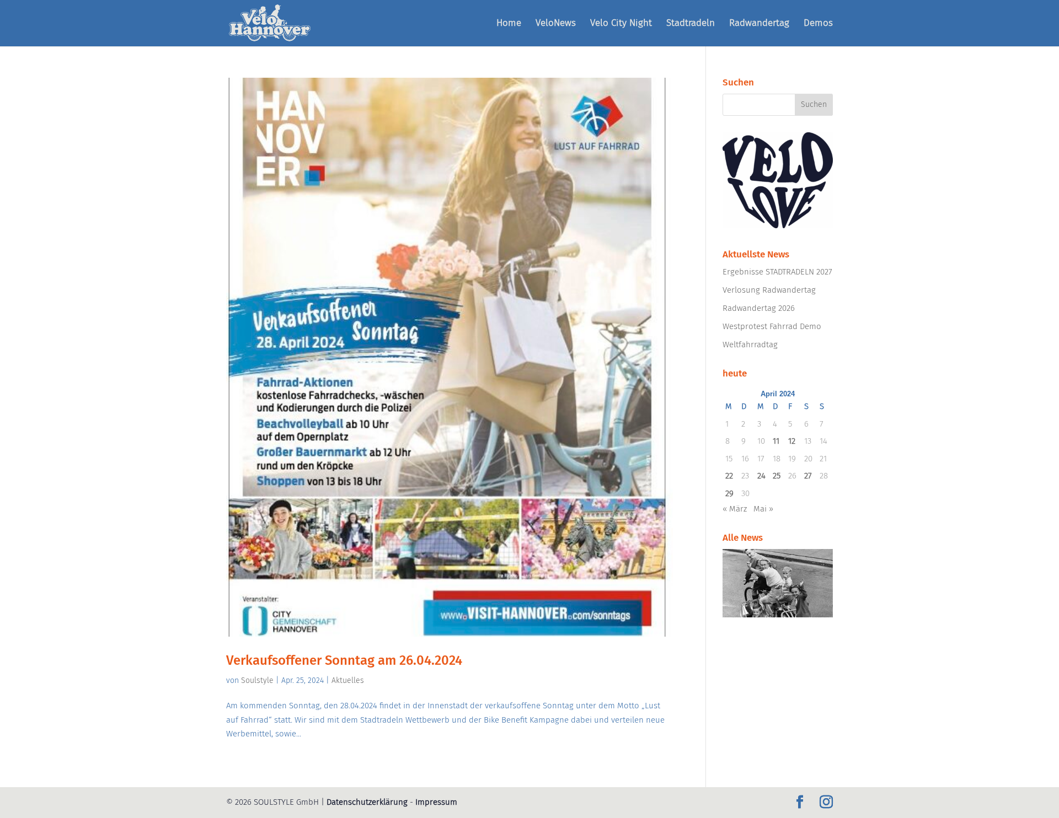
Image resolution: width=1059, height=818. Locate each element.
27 (808, 476)
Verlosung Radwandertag (769, 290)
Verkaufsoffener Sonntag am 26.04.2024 (344, 660)
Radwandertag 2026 (759, 308)
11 (776, 441)
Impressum (436, 802)
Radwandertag (759, 24)
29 (729, 493)
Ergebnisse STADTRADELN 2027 (777, 272)
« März (735, 509)
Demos (818, 24)
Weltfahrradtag (750, 344)
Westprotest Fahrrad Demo (772, 326)
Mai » (763, 509)
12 (791, 441)
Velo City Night (621, 24)
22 (729, 476)
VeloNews (556, 24)
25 (776, 476)
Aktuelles (347, 680)
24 (761, 476)
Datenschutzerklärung (367, 802)
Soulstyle (257, 680)
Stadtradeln (690, 24)
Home (508, 24)
